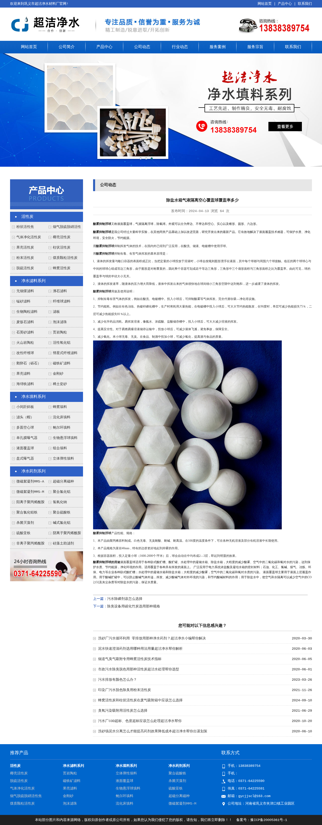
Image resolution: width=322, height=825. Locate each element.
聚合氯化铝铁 (26, 512)
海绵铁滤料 (25, 384)
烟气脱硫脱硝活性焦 (26, 796)
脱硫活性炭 (25, 268)
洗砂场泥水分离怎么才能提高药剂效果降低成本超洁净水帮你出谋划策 (152, 731)
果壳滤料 (23, 374)
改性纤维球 (25, 353)
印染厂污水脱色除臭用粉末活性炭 (124, 690)
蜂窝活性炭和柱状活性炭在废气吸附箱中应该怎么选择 (140, 700)
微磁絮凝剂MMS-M (30, 492)
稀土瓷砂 (60, 384)
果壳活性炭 (25, 248)
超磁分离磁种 (63, 481)
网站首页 (265, 4)
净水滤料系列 (33, 281)
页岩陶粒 (60, 332)
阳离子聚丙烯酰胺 (30, 502)
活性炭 (27, 217)
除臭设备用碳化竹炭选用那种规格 (133, 606)
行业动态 (180, 47)
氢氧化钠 (60, 502)
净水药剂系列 (33, 471)
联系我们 (305, 4)
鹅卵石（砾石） (28, 363)
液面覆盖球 (25, 448)
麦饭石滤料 (25, 322)
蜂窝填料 (60, 407)
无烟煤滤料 (25, 291)
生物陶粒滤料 (26, 312)
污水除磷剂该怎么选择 (124, 599)
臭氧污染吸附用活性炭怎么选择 (122, 711)
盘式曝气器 (25, 459)
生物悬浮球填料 (65, 438)
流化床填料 (61, 417)
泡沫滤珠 (60, 322)
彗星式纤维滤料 (65, 353)
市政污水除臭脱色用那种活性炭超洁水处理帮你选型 (138, 669)
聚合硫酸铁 (61, 512)
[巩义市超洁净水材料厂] (46, 33)
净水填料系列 (33, 397)
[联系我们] (46, 580)
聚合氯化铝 (61, 492)
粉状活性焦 (25, 227)
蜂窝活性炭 (61, 268)
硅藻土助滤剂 (63, 543)
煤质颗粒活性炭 (65, 258)
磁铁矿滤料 (61, 363)
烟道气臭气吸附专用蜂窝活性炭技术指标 (130, 659)
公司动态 (142, 47)
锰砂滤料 (23, 301)
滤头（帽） (25, 417)
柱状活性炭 (61, 248)
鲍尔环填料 (61, 428)
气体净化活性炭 (28, 237)
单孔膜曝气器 (26, 438)
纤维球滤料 (61, 301)
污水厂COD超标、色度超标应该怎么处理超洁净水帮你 (140, 721)
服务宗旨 (255, 47)
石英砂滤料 (25, 332)
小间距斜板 (25, 407)
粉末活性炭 (25, 258)
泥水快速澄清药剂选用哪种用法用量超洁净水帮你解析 (140, 649)
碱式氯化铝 (61, 523)
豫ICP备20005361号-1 (268, 820)
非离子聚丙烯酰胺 (30, 543)
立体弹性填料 (63, 459)
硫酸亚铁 (23, 533)
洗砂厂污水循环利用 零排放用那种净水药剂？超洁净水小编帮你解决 (152, 638)
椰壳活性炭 (61, 237)
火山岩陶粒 (25, 343)
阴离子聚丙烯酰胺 (67, 533)
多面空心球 (25, 428)
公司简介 (67, 47)
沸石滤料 (60, 291)
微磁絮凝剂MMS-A (30, 481)
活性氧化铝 (61, 343)
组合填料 (60, 448)
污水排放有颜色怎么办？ (117, 680)
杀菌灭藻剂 (25, 523)
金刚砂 (58, 374)
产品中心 (285, 4)
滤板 (56, 312)
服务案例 (218, 47)
